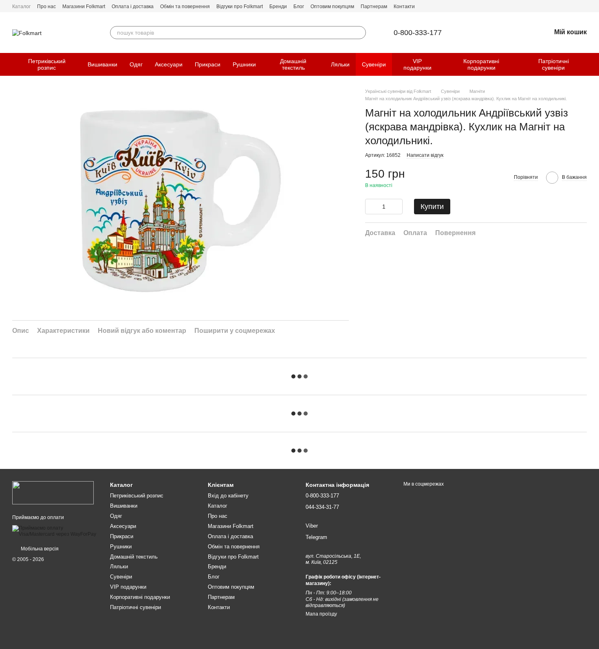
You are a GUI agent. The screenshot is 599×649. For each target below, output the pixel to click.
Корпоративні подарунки (481, 64)
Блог (298, 6)
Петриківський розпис (47, 64)
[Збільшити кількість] (396, 206)
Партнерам (374, 6)
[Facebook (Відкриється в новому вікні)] (573, 6)
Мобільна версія (39, 549)
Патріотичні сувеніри (553, 64)
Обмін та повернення (185, 6)
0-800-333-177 (418, 32)
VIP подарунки (417, 64)
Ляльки (340, 64)
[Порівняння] (502, 32)
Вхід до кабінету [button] (228, 496)
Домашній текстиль (293, 64)
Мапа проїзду (321, 614)
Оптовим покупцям (332, 6)
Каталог (21, 6)
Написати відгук (425, 155)
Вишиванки (102, 64)
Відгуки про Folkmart (239, 6)
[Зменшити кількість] (371, 206)
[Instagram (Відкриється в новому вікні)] (583, 6)
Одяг (136, 64)
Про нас (46, 6)
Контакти (404, 6)
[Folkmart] (53, 492)
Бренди (278, 6)
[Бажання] (523, 32)
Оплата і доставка (133, 6)
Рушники (244, 64)
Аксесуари (169, 64)
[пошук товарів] (359, 32)
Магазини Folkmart (83, 6)
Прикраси (207, 64)
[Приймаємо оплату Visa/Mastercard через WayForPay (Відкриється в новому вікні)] (55, 531)
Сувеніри (374, 64)
